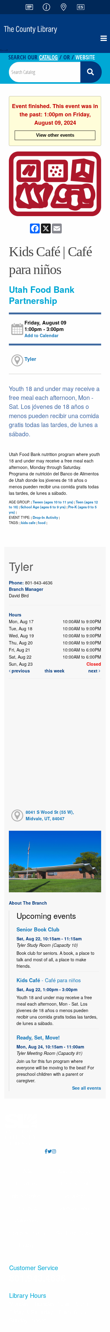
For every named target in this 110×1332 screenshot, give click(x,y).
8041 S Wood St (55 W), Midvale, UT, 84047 (50, 815)
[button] (104, 38)
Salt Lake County (74, 1232)
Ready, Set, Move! (38, 1037)
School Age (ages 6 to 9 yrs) (43, 506)
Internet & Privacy (26, 1232)
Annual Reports (75, 1171)
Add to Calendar (41, 335)
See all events (86, 1088)
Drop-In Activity (45, 517)
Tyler (30, 358)
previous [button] (20, 671)
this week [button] (54, 671)
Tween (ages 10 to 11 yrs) (53, 501)
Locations (26, 1183)
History (26, 1245)
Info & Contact (26, 1195)
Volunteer (74, 1195)
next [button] (93, 671)
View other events (55, 135)
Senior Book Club (37, 929)
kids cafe (28, 522)
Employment (74, 1183)
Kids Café (48, 980)
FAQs (26, 1171)
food (42, 522)
